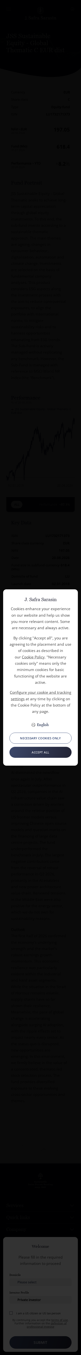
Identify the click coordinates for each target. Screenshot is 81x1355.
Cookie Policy (33, 657)
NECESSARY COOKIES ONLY (40, 738)
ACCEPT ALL (40, 752)
